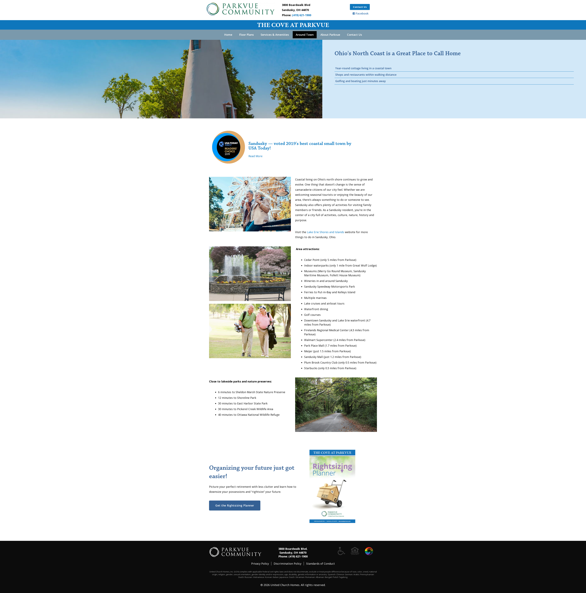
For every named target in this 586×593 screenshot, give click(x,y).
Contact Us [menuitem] (354, 34)
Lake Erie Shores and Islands (325, 232)
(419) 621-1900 (301, 15)
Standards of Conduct (320, 563)
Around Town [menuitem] (305, 34)
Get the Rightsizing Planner (234, 505)
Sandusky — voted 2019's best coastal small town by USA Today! (299, 146)
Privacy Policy (260, 563)
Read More (255, 156)
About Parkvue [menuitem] (330, 34)
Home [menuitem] (228, 34)
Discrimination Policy (287, 563)
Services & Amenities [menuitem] (275, 34)
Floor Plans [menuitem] (246, 34)
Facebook (362, 13)
